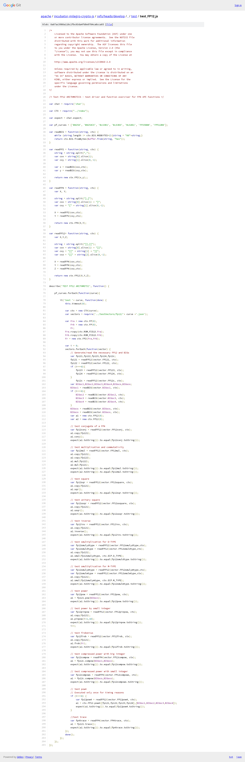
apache (46, 16)
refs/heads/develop (111, 16)
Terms (38, 756)
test (134, 16)
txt (231, 756)
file (109, 24)
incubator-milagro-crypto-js (74, 16)
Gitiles (20, 756)
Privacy (29, 756)
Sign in (238, 5)
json (239, 756)
